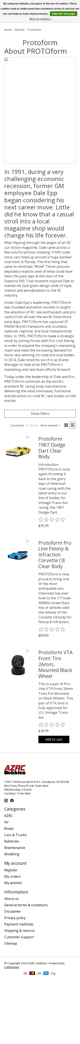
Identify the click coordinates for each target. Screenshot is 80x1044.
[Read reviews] (52, 519)
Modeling (11, 854)
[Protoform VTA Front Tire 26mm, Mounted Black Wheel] (18, 665)
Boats (9, 828)
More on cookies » (40, 18)
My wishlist (13, 882)
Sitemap (10, 943)
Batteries (11, 841)
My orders (12, 876)
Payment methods (18, 924)
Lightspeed (11, 967)
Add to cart (54, 739)
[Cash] (25, 974)
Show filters (40, 413)
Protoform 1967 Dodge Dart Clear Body (51, 447)
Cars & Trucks (15, 835)
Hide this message (63, 13)
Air (6, 822)
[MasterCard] (32, 974)
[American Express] (46, 974)
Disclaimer (12, 911)
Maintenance (14, 847)
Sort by (34, 425)
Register (11, 870)
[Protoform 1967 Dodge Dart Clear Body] (18, 451)
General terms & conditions (26, 905)
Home (8, 30)
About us (11, 898)
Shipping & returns (19, 930)
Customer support (19, 937)
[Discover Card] (53, 974)
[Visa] (39, 974)
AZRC (8, 815)
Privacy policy (15, 917)
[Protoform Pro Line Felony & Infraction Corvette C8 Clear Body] (18, 555)
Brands (20, 30)
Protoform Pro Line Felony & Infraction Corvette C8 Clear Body (54, 554)
